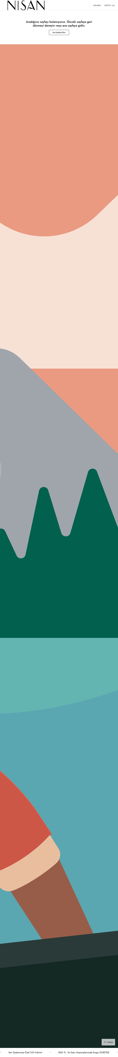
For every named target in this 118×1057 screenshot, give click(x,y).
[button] (97, 5)
